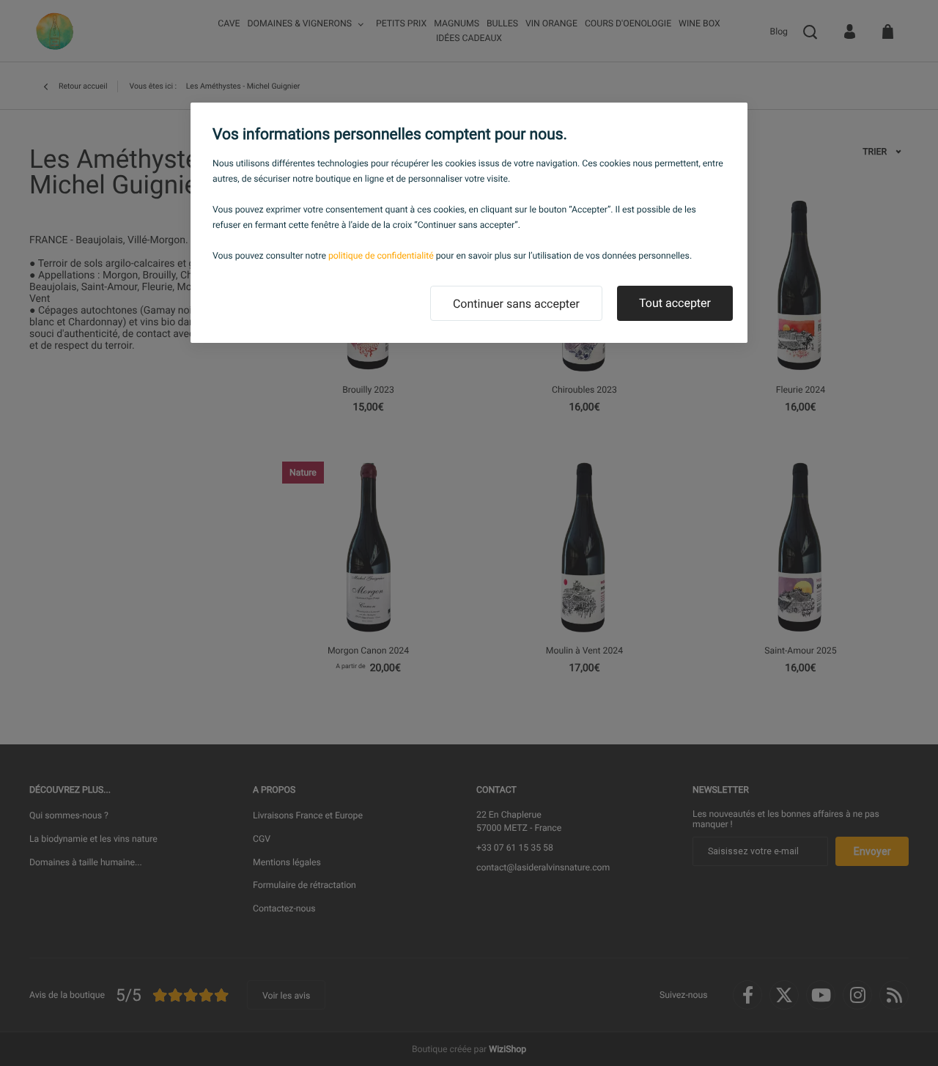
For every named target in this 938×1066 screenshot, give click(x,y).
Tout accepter (675, 303)
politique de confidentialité (381, 256)
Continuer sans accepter (516, 304)
